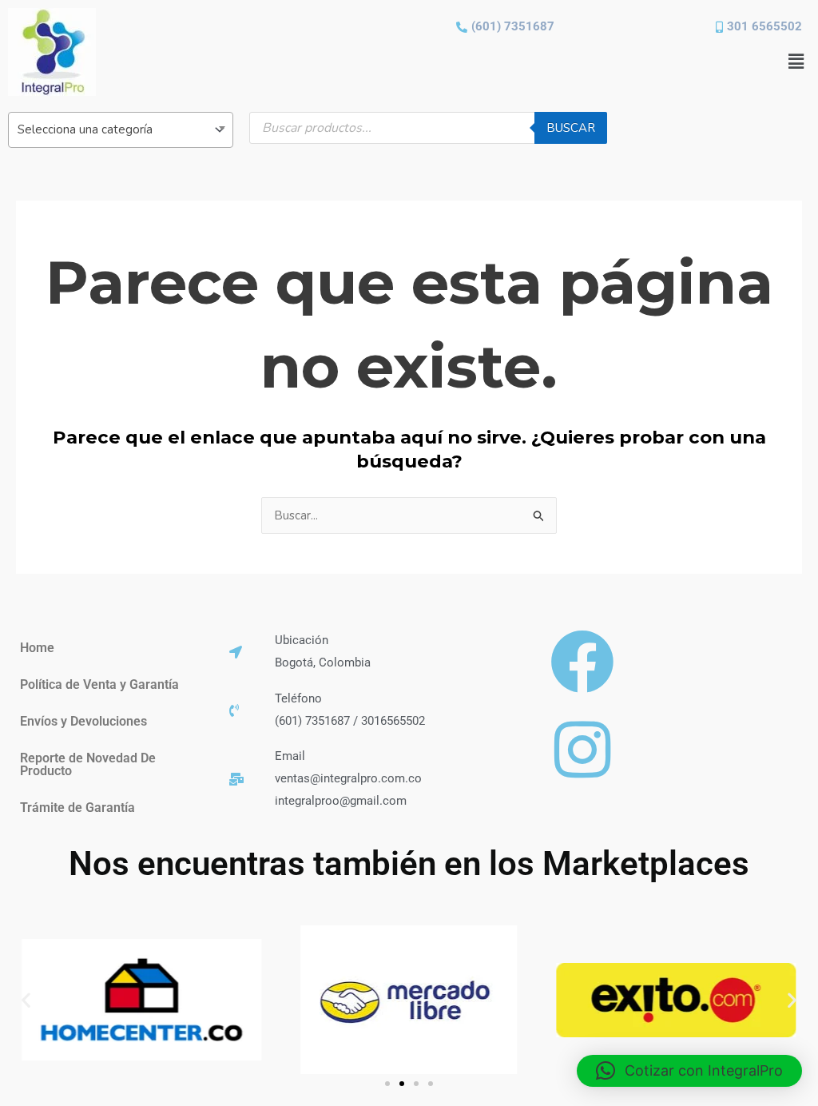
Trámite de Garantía (77, 807)
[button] (796, 61)
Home (37, 647)
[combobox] (120, 130)
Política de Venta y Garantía (99, 684)
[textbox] (120, 129)
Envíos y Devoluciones (83, 721)
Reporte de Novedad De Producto (88, 764)
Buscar (570, 128)
